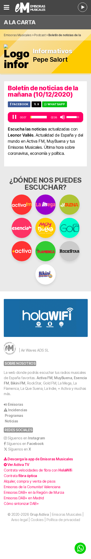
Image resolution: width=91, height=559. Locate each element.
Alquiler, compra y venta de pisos (30, 481)
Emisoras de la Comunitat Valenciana (32, 487)
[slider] (38, 117)
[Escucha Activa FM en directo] (82, 7)
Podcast (40, 35)
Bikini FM (18, 383)
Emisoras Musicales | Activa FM (32, 8)
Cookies (37, 520)
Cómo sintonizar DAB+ (21, 503)
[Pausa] (14, 117)
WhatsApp (56, 104)
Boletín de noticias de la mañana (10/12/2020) (43, 91)
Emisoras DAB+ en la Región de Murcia (34, 492)
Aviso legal (19, 520)
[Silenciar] (62, 117)
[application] (45, 117)
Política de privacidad (63, 520)
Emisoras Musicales (17, 35)
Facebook (19, 104)
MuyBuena (63, 378)
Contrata (20, 476)
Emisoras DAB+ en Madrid (24, 498)
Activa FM (45, 378)
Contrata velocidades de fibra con (38, 470)
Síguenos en (26, 438)
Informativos (52, 51)
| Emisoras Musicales (56, 514)
